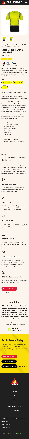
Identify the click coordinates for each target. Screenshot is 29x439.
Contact (14, 391)
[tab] (3, 92)
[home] (11, 2)
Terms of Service (5, 424)
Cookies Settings (5, 427)
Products (14, 399)
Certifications (14, 410)
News (14, 402)
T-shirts (4, 59)
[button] (26, 2)
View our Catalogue (9, 361)
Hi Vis (9, 59)
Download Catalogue (9, 366)
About (14, 395)
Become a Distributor (9, 289)
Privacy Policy (4, 421)
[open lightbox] (14, 22)
